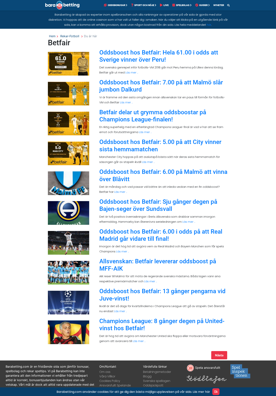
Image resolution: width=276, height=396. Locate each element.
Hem (52, 36)
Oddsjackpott (153, 385)
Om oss (104, 372)
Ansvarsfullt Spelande (115, 385)
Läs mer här (201, 392)
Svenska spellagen (156, 381)
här (209, 25)
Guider (203, 5)
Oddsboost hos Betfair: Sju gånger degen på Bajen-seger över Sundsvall (158, 205)
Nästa (219, 355)
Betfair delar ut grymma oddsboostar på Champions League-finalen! (152, 116)
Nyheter (218, 5)
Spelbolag (182, 5)
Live (166, 5)
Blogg (147, 376)
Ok (216, 391)
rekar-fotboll (69, 36)
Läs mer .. (131, 72)
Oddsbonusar (116, 5)
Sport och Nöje (144, 5)
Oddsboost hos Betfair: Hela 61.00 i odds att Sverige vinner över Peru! (158, 56)
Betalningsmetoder (157, 372)
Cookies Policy (109, 381)
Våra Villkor (107, 376)
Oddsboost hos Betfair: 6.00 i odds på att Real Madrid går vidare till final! (160, 235)
